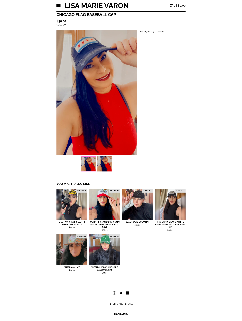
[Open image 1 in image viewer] (96, 92)
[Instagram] (114, 293)
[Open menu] (58, 5)
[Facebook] (127, 293)
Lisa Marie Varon (97, 5)
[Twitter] (121, 293)
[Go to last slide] (60, 93)
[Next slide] (133, 93)
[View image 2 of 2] (104, 163)
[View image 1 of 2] (88, 163)
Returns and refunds (121, 304)
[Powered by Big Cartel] (121, 314)
